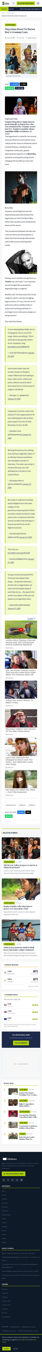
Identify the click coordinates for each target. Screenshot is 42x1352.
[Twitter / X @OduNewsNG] (3, 1180)
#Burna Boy (22, 805)
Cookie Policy (6, 1305)
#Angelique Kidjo (11, 805)
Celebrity (4, 1199)
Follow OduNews (21, 1043)
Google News (6, 1317)
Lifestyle (4, 1242)
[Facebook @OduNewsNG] (8, 1180)
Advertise (4, 1297)
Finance (4, 1231)
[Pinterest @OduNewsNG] (21, 1180)
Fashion (4, 1223)
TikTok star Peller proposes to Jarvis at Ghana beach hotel (20, 866)
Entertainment (11, 13)
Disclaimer (5, 1309)
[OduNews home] (21, 1159)
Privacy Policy (6, 1301)
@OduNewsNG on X (15, 1327)
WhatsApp (10, 88)
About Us (4, 1289)
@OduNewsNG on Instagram (9, 1331)
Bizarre (4, 1195)
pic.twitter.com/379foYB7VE (18, 346)
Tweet (24, 84)
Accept (6, 1348)
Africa (3, 1191)
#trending (32, 805)
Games (4, 1234)
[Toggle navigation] (38, 3)
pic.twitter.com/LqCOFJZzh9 (19, 553)
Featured (4, 1227)
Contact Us (5, 1293)
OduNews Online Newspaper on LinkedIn (28, 1331)
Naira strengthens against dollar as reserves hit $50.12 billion (20, 1271)
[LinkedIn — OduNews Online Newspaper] (17, 1180)
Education (5, 1211)
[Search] (13, 3)
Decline (15, 1348)
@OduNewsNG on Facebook (29, 1327)
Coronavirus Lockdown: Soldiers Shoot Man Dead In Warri (28, 1128)
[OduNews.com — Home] (6, 3)
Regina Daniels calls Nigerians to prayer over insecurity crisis (18, 907)
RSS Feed (4, 1313)
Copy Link (20, 88)
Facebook (15, 84)
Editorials (5, 1207)
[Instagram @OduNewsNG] (12, 1180)
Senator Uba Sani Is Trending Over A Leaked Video (28, 1095)
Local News (23, 1089)
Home (3, 13)
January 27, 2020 (14, 399)
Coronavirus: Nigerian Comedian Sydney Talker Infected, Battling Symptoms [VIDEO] (28, 1118)
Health (4, 1238)
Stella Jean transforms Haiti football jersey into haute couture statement (19, 948)
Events (4, 1219)
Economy (22, 1134)
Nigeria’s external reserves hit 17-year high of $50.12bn (18, 1253)
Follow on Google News (27, 3)
